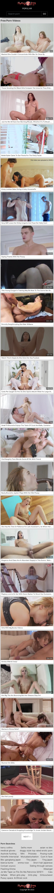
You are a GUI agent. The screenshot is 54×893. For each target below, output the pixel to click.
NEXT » (27, 836)
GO (44, 14)
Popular (27, 8)
